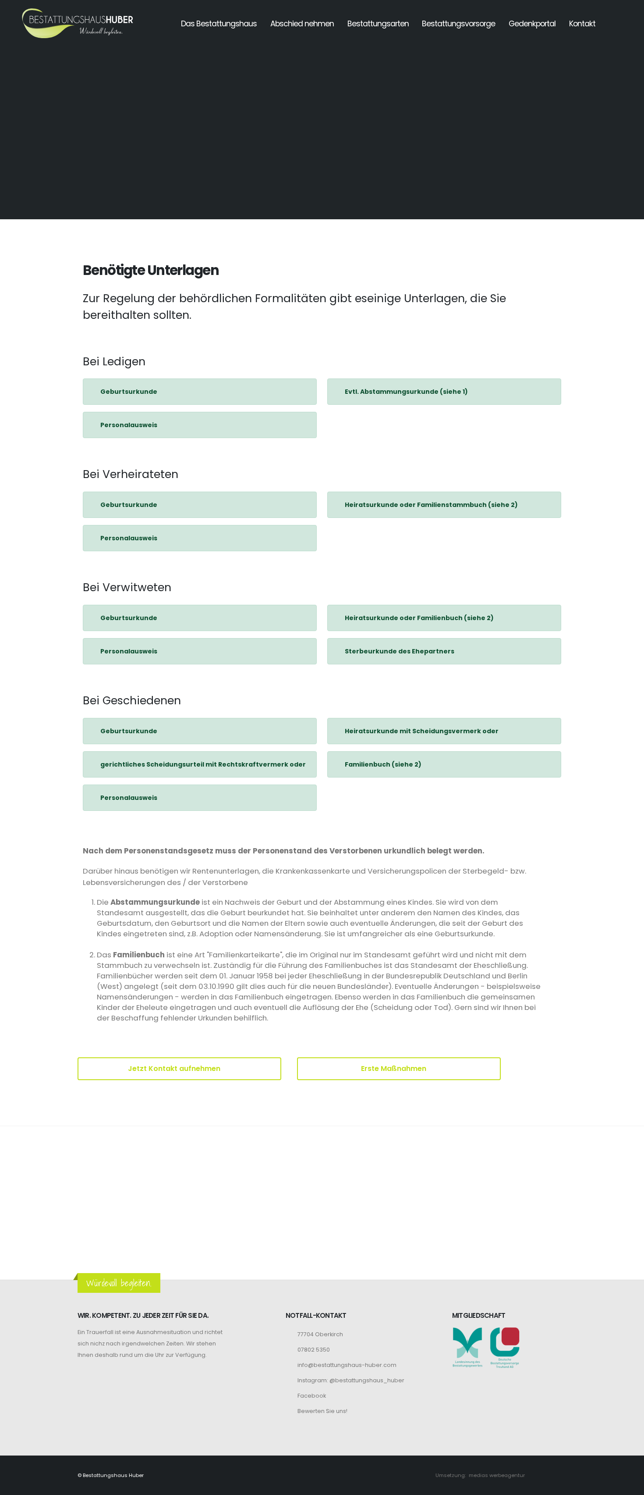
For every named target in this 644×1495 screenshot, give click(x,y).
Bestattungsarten (378, 23)
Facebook (311, 1395)
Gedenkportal (532, 23)
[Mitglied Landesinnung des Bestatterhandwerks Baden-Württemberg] (467, 1347)
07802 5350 (313, 1349)
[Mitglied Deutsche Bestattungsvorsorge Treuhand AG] (504, 1347)
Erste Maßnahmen (394, 1068)
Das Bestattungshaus (219, 23)
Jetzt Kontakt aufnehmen (175, 1068)
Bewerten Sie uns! (322, 1411)
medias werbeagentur (497, 1475)
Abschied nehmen (302, 23)
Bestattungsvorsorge (458, 23)
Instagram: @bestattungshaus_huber (350, 1380)
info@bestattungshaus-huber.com (346, 1365)
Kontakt (582, 23)
